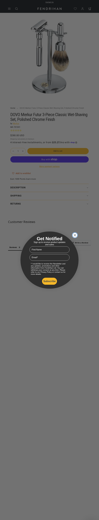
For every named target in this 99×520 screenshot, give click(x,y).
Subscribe (49, 281)
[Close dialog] (74, 235)
